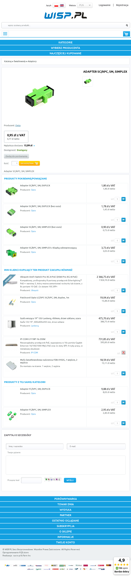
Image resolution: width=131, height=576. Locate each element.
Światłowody (20, 61)
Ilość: (6, 163)
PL (56, 5)
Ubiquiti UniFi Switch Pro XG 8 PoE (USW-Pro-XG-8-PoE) (48, 276)
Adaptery (32, 61)
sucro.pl (17, 555)
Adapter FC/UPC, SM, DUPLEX (35, 389)
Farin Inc (27, 555)
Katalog (8, 61)
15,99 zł (28, 145)
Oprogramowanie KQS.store (16, 552)
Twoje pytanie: (14, 452)
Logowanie (105, 5)
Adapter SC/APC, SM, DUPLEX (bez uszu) (40, 206)
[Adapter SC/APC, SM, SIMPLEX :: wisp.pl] (39, 116)
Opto (18, 125)
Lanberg (35, 325)
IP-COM (34, 352)
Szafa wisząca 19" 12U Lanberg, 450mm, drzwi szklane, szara (50, 318)
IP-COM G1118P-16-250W (32, 339)
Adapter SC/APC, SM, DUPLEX (35, 185)
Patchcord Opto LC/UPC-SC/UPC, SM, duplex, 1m (44, 297)
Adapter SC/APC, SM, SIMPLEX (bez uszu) (41, 227)
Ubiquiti (34, 290)
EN (62, 5)
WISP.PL (65, 15)
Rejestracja (122, 5)
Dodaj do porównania (16, 156)
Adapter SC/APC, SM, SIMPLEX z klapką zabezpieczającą (48, 247)
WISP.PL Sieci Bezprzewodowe (19, 549)
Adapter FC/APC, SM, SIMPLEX (35, 409)
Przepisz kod (13, 480)
